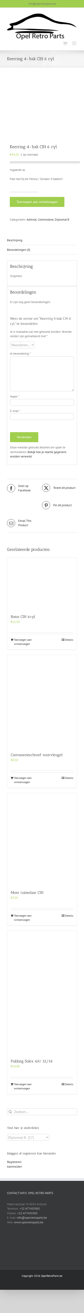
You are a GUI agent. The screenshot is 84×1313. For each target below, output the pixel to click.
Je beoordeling (20, 354)
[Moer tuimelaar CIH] (42, 839)
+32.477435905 (30, 1209)
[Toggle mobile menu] (74, 43)
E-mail (15, 411)
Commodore (46, 220)
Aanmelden (14, 1167)
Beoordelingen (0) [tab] (18, 250)
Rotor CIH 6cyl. (23, 616)
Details (69, 639)
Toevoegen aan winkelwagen (37, 202)
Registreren (14, 1162)
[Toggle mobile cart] (65, 43)
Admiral (32, 220)
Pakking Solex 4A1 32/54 (31, 1061)
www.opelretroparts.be (28, 1222)
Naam (14, 396)
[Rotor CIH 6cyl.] (42, 584)
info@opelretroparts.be (42, 3)
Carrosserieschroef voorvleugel (37, 755)
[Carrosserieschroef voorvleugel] (42, 701)
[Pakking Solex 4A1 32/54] (42, 992)
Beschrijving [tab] (14, 240)
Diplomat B (62, 220)
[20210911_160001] (42, 106)
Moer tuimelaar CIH (27, 892)
